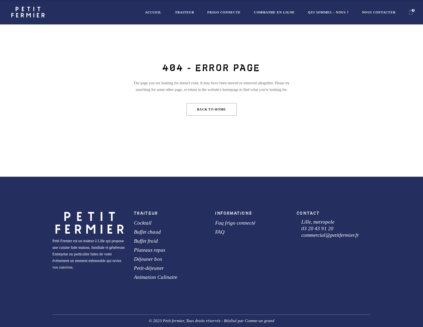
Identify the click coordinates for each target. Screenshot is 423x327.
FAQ (219, 232)
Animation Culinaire (155, 277)
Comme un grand (259, 320)
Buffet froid (146, 241)
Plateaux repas (149, 250)
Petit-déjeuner (149, 268)
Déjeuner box (148, 259)
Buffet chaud (147, 232)
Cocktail (143, 223)
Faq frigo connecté (235, 223)
